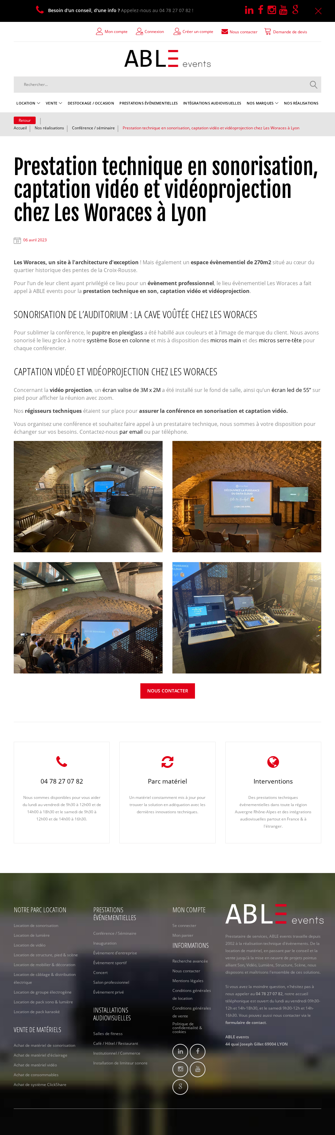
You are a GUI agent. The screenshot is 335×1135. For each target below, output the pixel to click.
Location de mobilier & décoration (44, 964)
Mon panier (182, 935)
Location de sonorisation (36, 925)
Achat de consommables (36, 1075)
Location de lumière (32, 935)
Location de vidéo (29, 945)
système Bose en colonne (118, 340)
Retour (25, 120)
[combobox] (167, 84)
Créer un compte (198, 31)
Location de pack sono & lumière (43, 1002)
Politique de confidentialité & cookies (187, 1028)
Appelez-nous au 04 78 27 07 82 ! (120, 10)
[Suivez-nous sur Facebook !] (263, 10)
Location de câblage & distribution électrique (45, 978)
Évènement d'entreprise (115, 953)
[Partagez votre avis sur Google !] (297, 10)
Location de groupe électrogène (43, 992)
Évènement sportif (110, 962)
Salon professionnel (111, 982)
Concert (100, 972)
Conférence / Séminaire (114, 933)
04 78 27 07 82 (62, 781)
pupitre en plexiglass (117, 332)
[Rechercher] (314, 84)
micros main (225, 340)
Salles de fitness (108, 1033)
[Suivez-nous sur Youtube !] (285, 10)
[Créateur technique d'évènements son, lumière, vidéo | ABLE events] (167, 58)
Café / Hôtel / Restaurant (115, 1043)
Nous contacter (167, 691)
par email (131, 431)
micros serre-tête (280, 340)
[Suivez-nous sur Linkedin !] (251, 10)
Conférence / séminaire (93, 128)
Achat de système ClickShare (40, 1084)
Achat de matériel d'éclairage (40, 1055)
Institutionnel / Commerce (116, 1053)
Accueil (20, 128)
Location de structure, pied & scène (46, 955)
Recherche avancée (190, 961)
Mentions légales (187, 980)
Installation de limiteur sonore (120, 1063)
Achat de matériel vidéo (35, 1065)
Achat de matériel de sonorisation (44, 1045)
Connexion (154, 31)
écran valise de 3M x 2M (131, 390)
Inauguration (104, 943)
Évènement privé (108, 992)
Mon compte (116, 31)
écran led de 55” (291, 390)
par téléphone (169, 431)
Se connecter (184, 925)
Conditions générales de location (191, 994)
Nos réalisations (49, 128)
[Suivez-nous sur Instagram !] (273, 10)
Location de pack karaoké (37, 1011)
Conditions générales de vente (191, 1012)
